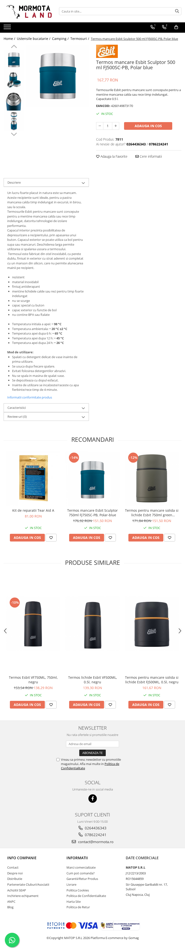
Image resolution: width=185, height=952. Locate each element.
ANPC (11, 901)
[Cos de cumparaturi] (176, 27)
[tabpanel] (57, 76)
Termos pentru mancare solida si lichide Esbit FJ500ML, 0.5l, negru (151, 679)
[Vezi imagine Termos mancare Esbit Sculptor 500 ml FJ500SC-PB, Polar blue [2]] (14, 101)
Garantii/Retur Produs (82, 879)
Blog (10, 907)
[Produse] (8, 28)
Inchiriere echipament (23, 896)
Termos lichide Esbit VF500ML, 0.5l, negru (92, 679)
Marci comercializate (81, 867)
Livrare (71, 884)
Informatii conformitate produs (29, 397)
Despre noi (15, 873)
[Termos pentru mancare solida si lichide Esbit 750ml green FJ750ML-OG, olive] (152, 478)
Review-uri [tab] (17, 416)
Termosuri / (80, 38)
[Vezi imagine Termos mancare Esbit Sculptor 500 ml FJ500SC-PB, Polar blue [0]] (14, 60)
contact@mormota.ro (95, 841)
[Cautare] (177, 11)
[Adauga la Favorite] (51, 537)
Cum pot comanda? (80, 873)
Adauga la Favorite (113, 156)
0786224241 (95, 834)
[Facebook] (92, 798)
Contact (13, 867)
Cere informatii (150, 156)
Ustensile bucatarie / (34, 38)
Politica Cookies (77, 890)
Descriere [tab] (14, 182)
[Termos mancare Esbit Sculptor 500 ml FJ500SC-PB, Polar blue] (57, 76)
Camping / (61, 38)
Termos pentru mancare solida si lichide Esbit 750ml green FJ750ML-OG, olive (151, 512)
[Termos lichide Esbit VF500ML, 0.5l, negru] (92, 623)
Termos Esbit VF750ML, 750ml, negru (33, 679)
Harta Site (73, 901)
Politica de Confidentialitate (86, 896)
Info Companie (21, 857)
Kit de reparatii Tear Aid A (33, 510)
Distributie (14, 879)
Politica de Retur (78, 907)
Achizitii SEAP (16, 890)
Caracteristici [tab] (16, 407)
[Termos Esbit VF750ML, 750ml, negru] (33, 623)
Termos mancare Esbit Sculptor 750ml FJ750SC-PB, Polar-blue (92, 512)
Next (14, 133)
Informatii (77, 857)
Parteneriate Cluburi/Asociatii (28, 884)
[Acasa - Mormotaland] (28, 11)
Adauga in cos (148, 126)
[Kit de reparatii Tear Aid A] (33, 478)
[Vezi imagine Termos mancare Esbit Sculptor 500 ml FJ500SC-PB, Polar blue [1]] (14, 80)
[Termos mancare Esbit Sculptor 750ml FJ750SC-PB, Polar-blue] (92, 478)
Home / (10, 38)
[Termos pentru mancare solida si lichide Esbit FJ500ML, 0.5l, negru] (152, 623)
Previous (14, 47)
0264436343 (95, 828)
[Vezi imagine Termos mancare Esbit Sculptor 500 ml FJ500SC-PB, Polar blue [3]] (14, 121)
